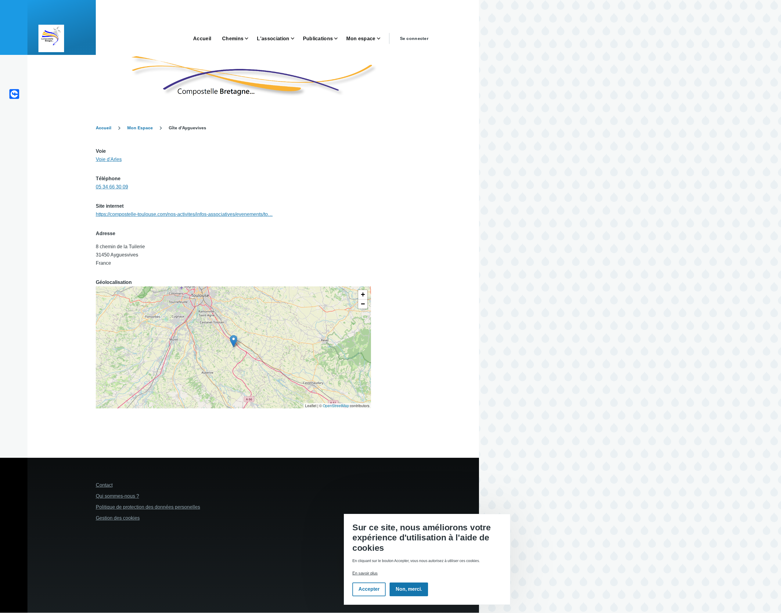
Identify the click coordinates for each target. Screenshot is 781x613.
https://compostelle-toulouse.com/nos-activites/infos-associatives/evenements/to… (184, 214)
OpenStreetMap (336, 405)
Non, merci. (409, 589)
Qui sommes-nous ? (117, 496)
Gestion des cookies (118, 518)
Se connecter (414, 38)
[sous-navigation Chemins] (250, 38)
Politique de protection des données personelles (148, 507)
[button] (233, 341)
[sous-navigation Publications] (339, 38)
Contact (104, 485)
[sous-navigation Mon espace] (382, 38)
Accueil (103, 127)
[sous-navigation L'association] (296, 38)
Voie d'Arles (109, 159)
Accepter (369, 589)
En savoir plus (365, 573)
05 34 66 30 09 (112, 186)
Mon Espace (140, 127)
